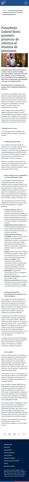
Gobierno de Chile (8, 444)
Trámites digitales (8, 455)
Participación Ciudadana (9, 458)
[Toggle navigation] (26, 2)
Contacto (6, 463)
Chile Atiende (7, 447)
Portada (4, 10)
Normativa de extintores (9, 466)
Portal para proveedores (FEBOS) (11, 460)
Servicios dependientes (9, 452)
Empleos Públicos (8, 449)
